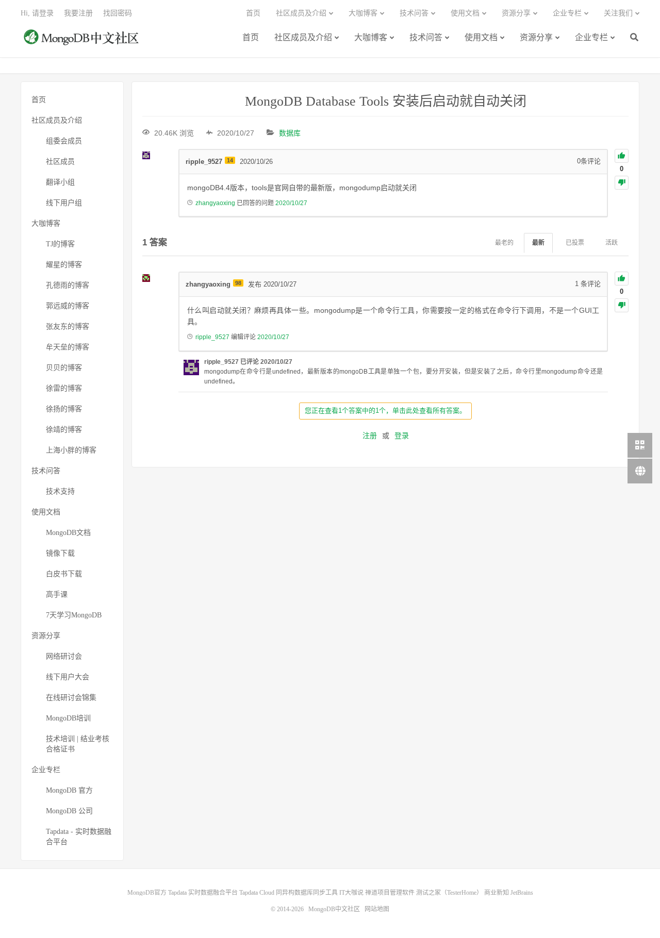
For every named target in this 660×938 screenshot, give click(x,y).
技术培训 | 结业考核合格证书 (77, 744)
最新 (538, 242)
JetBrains (521, 892)
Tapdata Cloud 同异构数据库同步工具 (288, 892)
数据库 (290, 133)
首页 (250, 37)
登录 (401, 435)
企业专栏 (591, 37)
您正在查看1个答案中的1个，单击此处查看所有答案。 (385, 410)
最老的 (504, 242)
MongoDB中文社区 (82, 42)
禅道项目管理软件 (390, 892)
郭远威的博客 (67, 306)
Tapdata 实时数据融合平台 (203, 892)
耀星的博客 (64, 265)
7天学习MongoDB (74, 615)
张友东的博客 (67, 326)
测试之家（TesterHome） (449, 892)
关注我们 (618, 13)
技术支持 (60, 491)
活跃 (611, 242)
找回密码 (117, 13)
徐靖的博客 (64, 429)
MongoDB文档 (68, 533)
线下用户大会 (67, 677)
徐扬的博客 (64, 409)
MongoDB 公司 (69, 811)
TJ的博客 (60, 244)
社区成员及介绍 (303, 37)
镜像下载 (60, 553)
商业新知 (496, 892)
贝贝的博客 (64, 368)
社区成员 (60, 161)
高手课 (57, 594)
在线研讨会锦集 (71, 697)
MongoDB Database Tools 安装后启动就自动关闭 (385, 101)
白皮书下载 (64, 574)
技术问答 (425, 37)
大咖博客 (370, 37)
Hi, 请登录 (37, 13)
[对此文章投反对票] (622, 183)
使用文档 (481, 37)
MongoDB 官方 (69, 790)
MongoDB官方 (147, 892)
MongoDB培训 (68, 718)
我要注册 (78, 13)
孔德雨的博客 (67, 285)
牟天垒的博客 (67, 347)
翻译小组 (60, 182)
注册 (369, 435)
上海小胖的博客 (71, 450)
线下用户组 (64, 203)
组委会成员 (64, 141)
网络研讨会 (64, 656)
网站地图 (377, 909)
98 (238, 283)
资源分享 (536, 37)
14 (230, 160)
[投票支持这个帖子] (622, 156)
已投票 (575, 242)
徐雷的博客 (64, 388)
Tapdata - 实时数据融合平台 (78, 837)
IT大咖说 (351, 892)
